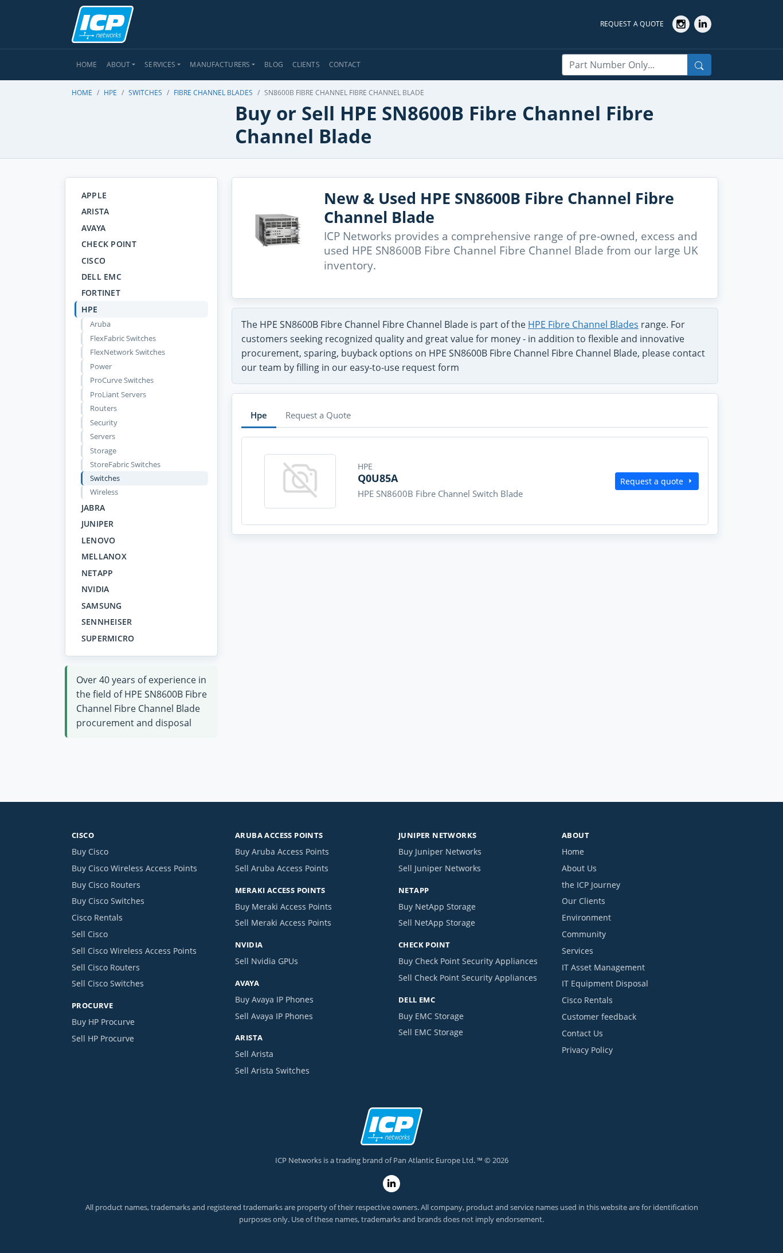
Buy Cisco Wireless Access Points (134, 868)
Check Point (108, 243)
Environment (586, 917)
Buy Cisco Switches (108, 900)
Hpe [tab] (258, 415)
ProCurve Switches (122, 380)
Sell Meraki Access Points (283, 922)
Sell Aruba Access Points (281, 868)
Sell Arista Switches (272, 1070)
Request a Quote (632, 24)
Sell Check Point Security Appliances (467, 977)
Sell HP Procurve (103, 1038)
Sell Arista (254, 1053)
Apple (94, 195)
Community (584, 934)
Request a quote (651, 481)
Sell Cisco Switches (108, 983)
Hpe (110, 92)
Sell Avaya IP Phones (274, 1016)
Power (101, 366)
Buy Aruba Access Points (282, 851)
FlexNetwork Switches (127, 352)
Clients (306, 64)
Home (86, 64)
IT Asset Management (603, 967)
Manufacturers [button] (220, 64)
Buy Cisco (90, 851)
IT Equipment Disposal (605, 983)
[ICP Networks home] (103, 25)
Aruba (100, 324)
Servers (102, 436)
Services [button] (159, 64)
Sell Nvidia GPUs (266, 961)
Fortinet (100, 292)
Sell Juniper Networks (439, 868)
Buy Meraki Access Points (283, 906)
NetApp (97, 572)
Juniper (97, 523)
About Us (579, 868)
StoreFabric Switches (125, 464)
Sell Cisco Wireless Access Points (134, 950)
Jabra (93, 507)
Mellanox (104, 556)
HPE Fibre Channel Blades (583, 324)
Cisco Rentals (97, 917)
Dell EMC (101, 276)
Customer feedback (599, 1016)
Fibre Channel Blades (213, 92)
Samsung (101, 605)
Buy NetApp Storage (437, 906)
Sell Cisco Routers (106, 967)
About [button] (119, 64)
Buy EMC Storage (431, 1016)
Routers (103, 408)
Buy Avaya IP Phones (274, 999)
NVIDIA (95, 589)
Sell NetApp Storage (436, 922)
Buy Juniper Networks (439, 851)
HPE (89, 309)
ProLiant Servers (118, 394)
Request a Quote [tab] (318, 415)
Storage (103, 450)
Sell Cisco (90, 934)
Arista (95, 211)
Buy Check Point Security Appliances (468, 961)
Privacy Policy (587, 1049)
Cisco (93, 260)
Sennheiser (106, 621)
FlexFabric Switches (123, 338)
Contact (345, 64)
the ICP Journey (591, 884)
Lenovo (98, 540)
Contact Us (582, 1033)
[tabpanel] (474, 481)
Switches (145, 92)
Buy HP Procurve (103, 1021)
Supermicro (108, 638)
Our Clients (583, 900)
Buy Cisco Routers (106, 884)
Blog (273, 64)
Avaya (93, 227)
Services (577, 950)
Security (104, 422)
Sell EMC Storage (430, 1032)
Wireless (104, 492)
